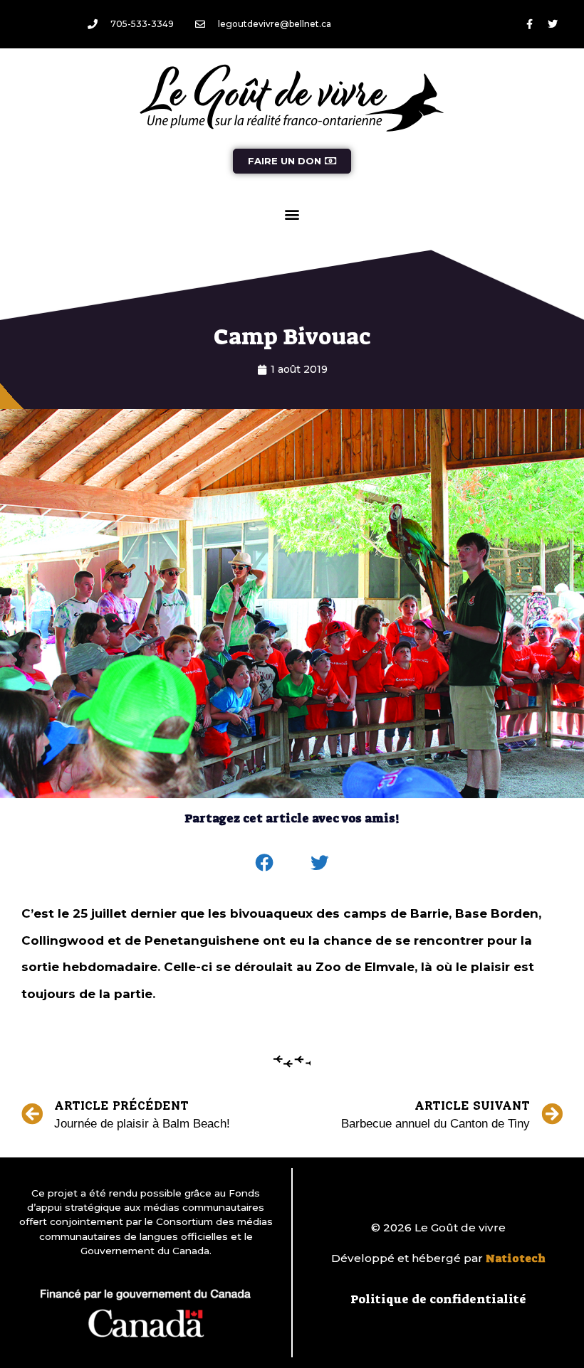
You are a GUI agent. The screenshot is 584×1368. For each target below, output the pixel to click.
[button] (292, 214)
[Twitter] (553, 24)
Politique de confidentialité (438, 1299)
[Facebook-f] (529, 24)
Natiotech (516, 1258)
